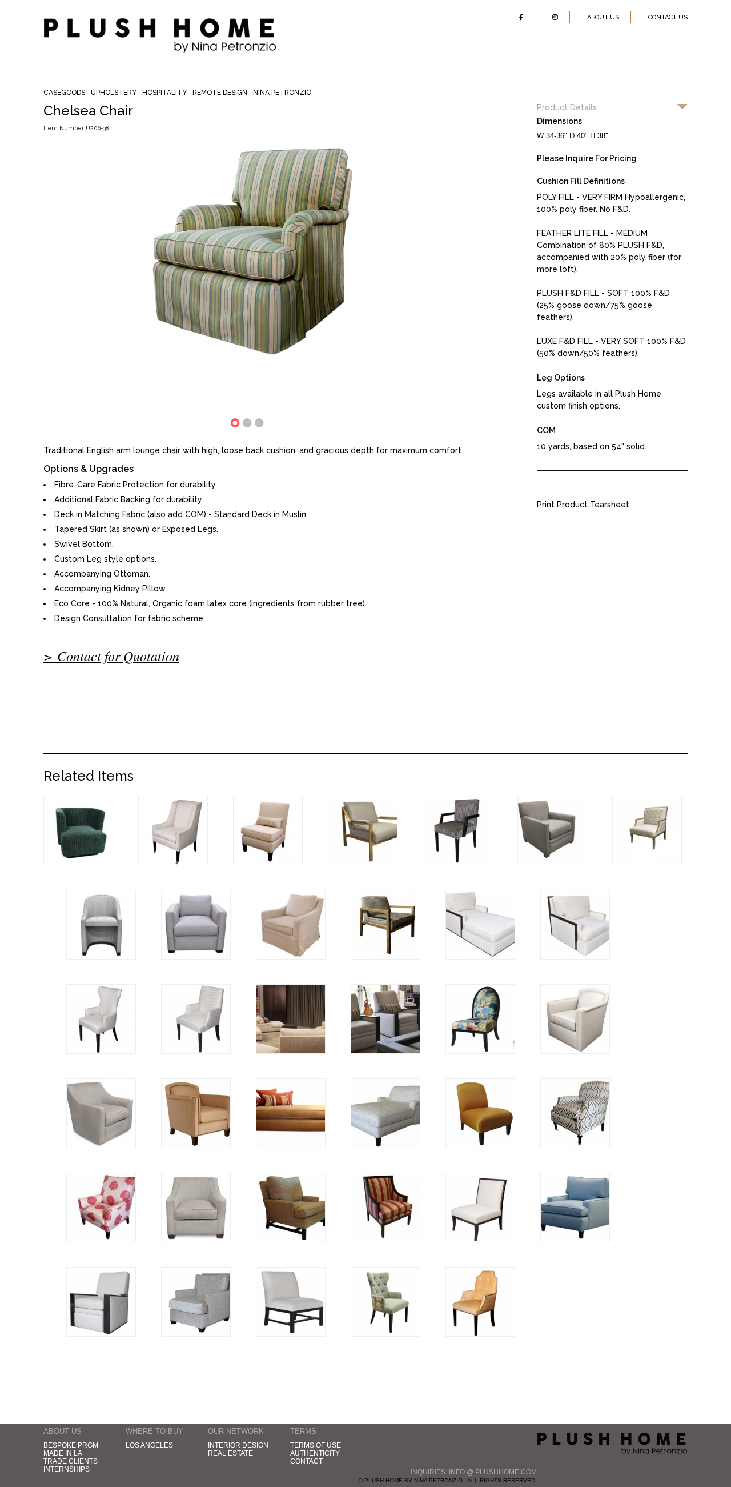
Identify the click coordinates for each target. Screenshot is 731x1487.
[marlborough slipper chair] (291, 1333)
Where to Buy (154, 1431)
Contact (306, 1461)
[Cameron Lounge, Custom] (362, 862)
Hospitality (164, 93)
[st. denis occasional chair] (385, 1333)
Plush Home (159, 22)
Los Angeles (149, 1445)
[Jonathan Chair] (457, 862)
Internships (66, 1469)
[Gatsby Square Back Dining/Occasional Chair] (196, 1051)
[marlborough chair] (291, 1239)
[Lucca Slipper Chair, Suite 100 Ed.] (480, 1051)
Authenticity (315, 1453)
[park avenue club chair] (575, 1239)
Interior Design (238, 1445)
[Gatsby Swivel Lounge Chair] (101, 1145)
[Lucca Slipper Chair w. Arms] (647, 862)
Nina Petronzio (282, 93)
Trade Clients (70, 1461)
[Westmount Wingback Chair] (173, 862)
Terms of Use (315, 1445)
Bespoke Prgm (70, 1445)
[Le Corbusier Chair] (101, 956)
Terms (303, 1431)
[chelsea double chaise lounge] (385, 1145)
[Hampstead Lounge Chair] (575, 956)
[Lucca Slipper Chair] (480, 1239)
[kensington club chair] (101, 1239)
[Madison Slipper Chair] (268, 862)
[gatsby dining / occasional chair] (480, 1333)
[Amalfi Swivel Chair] (575, 1051)
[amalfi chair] (196, 1145)
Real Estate (230, 1453)
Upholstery (113, 93)
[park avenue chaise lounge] (291, 1145)
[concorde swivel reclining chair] (101, 1333)
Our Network (236, 1431)
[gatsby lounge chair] (196, 1239)
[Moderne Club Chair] (196, 956)
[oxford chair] (575, 1145)
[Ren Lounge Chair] (552, 862)
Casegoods (64, 93)
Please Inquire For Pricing (587, 158)
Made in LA (62, 1453)
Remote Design (219, 93)
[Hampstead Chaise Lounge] (480, 956)
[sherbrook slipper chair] (480, 1145)
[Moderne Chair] (385, 956)
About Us (603, 17)
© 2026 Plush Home (612, 1445)
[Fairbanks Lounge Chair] (385, 1239)
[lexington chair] (196, 1333)
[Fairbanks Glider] (291, 956)
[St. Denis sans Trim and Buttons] (101, 1051)
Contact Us (668, 17)
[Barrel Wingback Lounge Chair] (78, 862)
